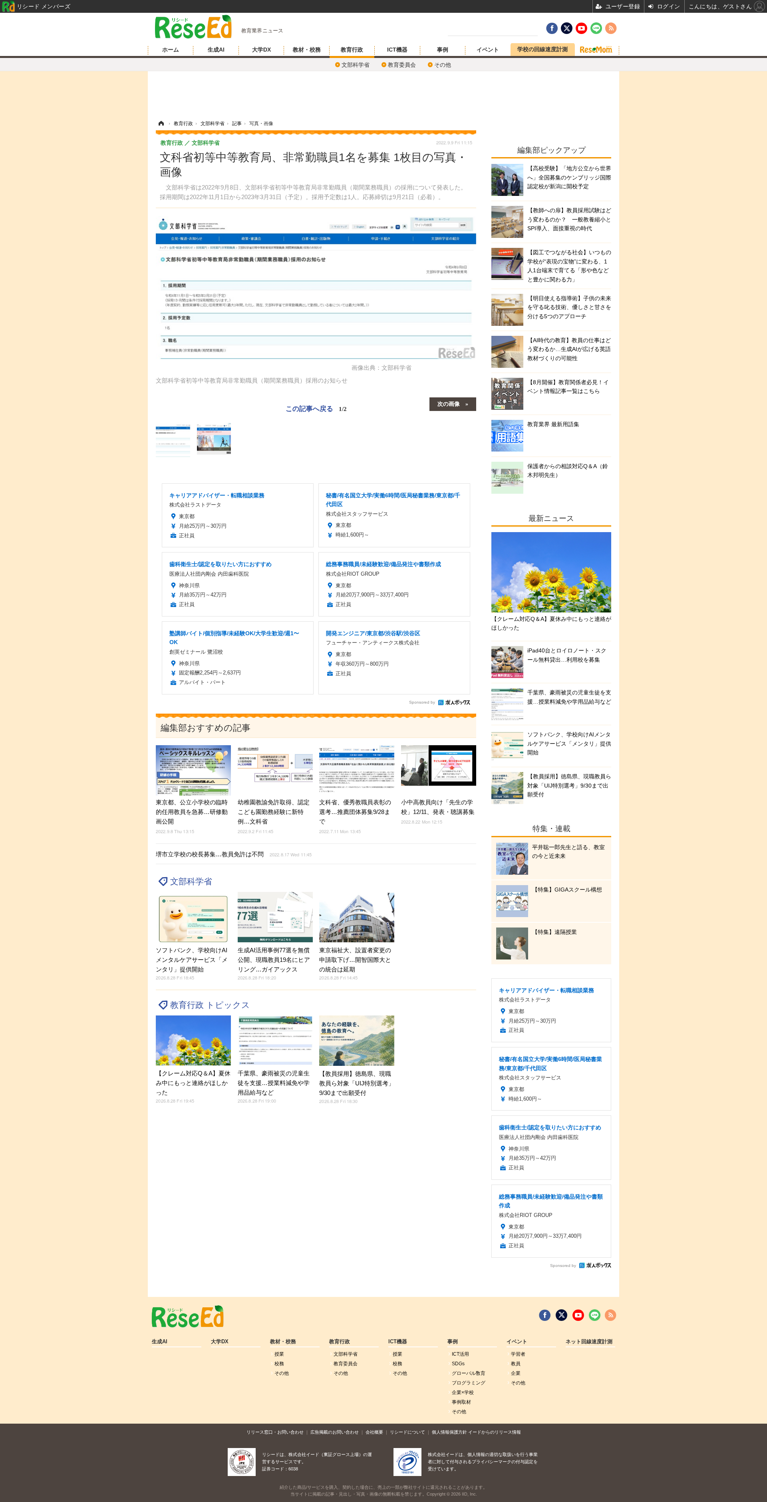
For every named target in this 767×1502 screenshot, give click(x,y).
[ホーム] (161, 123)
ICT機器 (397, 49)
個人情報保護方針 (449, 1432)
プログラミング (468, 1383)
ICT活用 (460, 1354)
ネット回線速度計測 (589, 1341)
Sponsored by (422, 702)
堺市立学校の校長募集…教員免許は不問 (234, 854)
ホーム (170, 49)
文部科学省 (356, 65)
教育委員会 (402, 65)
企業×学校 (463, 1392)
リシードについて (407, 1432)
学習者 (518, 1354)
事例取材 (461, 1402)
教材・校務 (307, 49)
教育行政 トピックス (210, 1004)
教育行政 (352, 49)
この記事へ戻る (316, 408)
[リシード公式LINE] (594, 1315)
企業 (516, 1373)
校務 (279, 1363)
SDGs (458, 1363)
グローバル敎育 (468, 1373)
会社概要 (374, 1432)
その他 (442, 65)
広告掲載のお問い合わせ (334, 1432)
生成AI (216, 49)
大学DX (261, 49)
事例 (442, 49)
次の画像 (448, 403)
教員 (516, 1363)
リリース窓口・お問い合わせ (275, 1432)
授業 (279, 1354)
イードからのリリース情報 (494, 1432)
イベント (488, 49)
